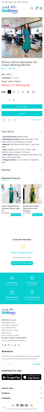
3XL (33, 92)
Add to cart (22, 106)
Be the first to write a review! (22, 263)
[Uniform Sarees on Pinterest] (18, 345)
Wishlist (37, 119)
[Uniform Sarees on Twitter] (5, 345)
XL (23, 92)
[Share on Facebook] (4, 120)
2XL (28, 92)
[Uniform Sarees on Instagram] (8, 345)
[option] (11, 201)
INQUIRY (22, 113)
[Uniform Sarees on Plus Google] (12, 345)
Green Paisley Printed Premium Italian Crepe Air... (11, 208)
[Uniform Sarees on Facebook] (2, 345)
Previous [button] (36, 181)
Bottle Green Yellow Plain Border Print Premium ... (31, 208)
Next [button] (40, 181)
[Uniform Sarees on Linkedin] (15, 345)
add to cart (16, 214)
